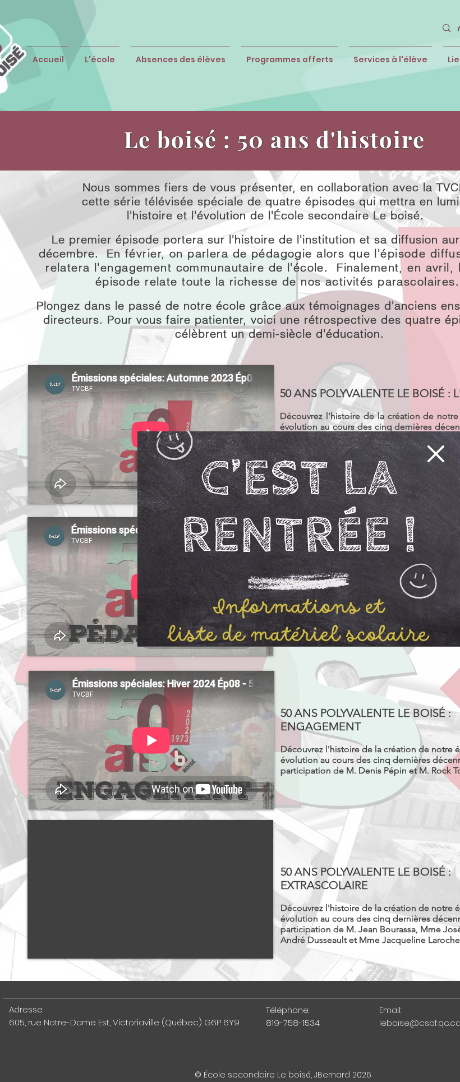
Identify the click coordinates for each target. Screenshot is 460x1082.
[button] (435, 453)
